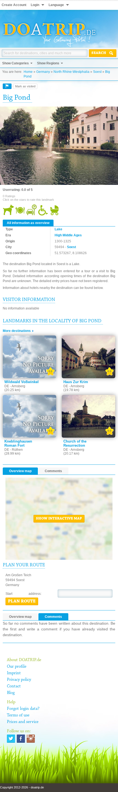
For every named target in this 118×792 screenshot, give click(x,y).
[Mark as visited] (7, 86)
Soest (97, 72)
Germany (43, 72)
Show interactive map (59, 519)
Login (35, 5)
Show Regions (48, 63)
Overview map (20, 471)
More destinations (17, 331)
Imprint (14, 673)
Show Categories (15, 63)
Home (28, 72)
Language (56, 5)
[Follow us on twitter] (11, 738)
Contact (14, 686)
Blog (11, 693)
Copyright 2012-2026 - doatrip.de (22, 787)
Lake (58, 229)
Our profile (16, 666)
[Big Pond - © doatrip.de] (59, 146)
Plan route (22, 601)
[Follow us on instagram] (31, 738)
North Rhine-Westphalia (71, 72)
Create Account (14, 5)
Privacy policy (19, 680)
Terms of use (18, 715)
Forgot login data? (23, 709)
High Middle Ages (68, 235)
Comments (53, 471)
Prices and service (22, 722)
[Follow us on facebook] (21, 738)
